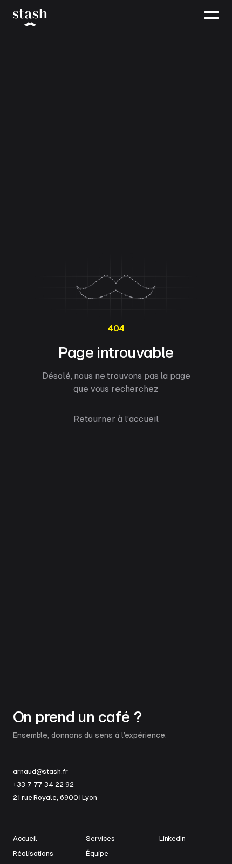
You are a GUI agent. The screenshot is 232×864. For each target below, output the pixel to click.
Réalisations (33, 853)
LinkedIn (172, 838)
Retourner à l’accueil (116, 419)
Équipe (97, 853)
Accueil (25, 838)
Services (100, 838)
